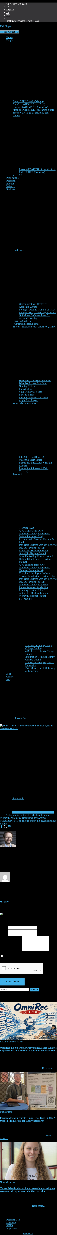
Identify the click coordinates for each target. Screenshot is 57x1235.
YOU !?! (17, 175)
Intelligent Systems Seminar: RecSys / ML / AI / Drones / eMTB (38, 546)
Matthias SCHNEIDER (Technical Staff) (33, 109)
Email (4, 931)
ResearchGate (13, 1219)
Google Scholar (8, 1212)
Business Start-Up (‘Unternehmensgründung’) (26, 322)
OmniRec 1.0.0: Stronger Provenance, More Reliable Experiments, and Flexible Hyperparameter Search (28, 1049)
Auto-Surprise (13, 815)
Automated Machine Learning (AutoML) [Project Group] (34, 552)
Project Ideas (25, 389)
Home (9, 37)
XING (9, 1225)
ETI (8, 15)
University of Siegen (16, 4)
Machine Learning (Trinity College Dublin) (38, 647)
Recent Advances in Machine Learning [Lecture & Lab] (33, 589)
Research (11, 180)
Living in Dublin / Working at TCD (37, 309)
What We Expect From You (33, 383)
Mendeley (11, 1222)
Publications (12, 177)
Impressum (11, 1228)
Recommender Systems (42, 812)
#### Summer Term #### (32, 564)
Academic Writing (28, 306)
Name (4, 927)
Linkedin (8, 1214)
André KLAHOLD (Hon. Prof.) (29, 104)
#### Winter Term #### (31, 530)
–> (7, 6)
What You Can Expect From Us (35, 380)
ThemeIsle (28, 1233)
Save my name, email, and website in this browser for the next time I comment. (27, 957)
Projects (10, 183)
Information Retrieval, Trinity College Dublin (40, 658)
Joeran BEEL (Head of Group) (28, 101)
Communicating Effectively (33, 304)
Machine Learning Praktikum (33, 584)
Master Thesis (21, 820)
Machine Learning (21, 812)
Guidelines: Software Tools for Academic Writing (34, 316)
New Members (7, 1182)
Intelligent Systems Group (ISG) (22, 21)
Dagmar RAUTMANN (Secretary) (30, 107)
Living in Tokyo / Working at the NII (37, 312)
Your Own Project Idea (30, 391)
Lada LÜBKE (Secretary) (32, 172)
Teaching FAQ (26, 527)
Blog (8, 679)
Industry (10, 186)
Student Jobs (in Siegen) (31, 459)
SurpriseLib (18, 798)
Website (4, 934)
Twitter (8, 1217)
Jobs (8, 673)
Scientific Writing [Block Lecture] (36, 556)
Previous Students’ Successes (33, 397)
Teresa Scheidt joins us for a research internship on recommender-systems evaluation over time (27, 1189)
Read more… (48, 1068)
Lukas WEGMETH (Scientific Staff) (37, 169)
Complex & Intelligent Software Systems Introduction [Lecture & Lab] (38, 574)
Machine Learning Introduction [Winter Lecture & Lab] (34, 535)
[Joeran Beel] (8, 846)
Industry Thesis (26, 394)
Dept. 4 (10, 9)
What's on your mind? (11, 950)
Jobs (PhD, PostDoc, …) (31, 457)
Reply (5, 901)
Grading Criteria (27, 386)
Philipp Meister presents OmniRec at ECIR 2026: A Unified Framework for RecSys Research (27, 1119)
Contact (10, 676)
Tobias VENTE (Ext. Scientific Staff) (31, 112)
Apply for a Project (28, 400)
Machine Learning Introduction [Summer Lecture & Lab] (34, 569)
